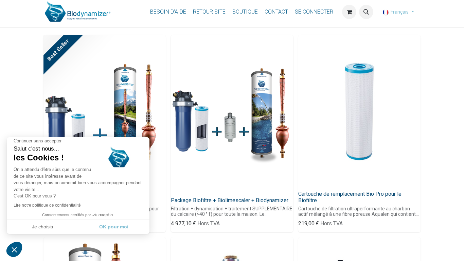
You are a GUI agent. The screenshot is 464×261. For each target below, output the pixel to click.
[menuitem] (168, 12)
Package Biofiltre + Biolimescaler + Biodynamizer (229, 200)
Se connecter (314, 11)
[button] (366, 12)
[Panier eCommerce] (349, 12)
